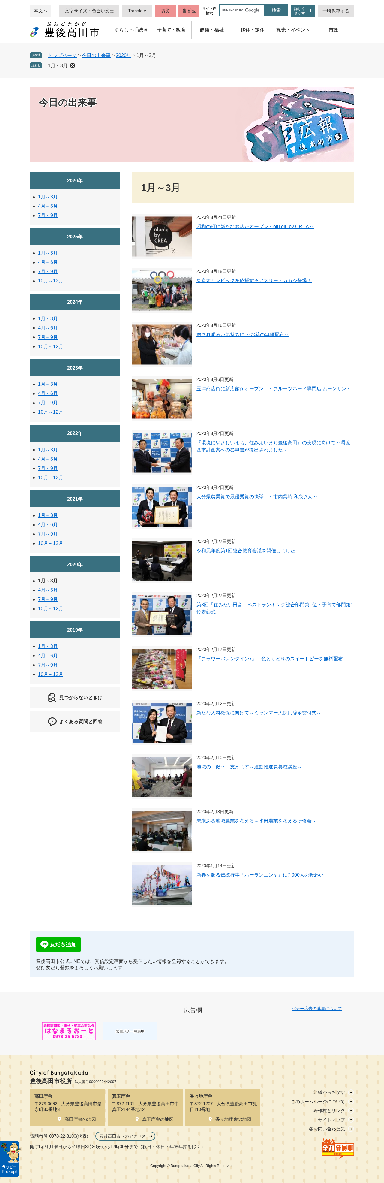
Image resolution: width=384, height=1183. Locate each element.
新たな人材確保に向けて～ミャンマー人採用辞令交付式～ (258, 712)
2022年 (75, 433)
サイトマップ (331, 1119)
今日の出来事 (96, 55)
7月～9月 (48, 215)
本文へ (40, 10)
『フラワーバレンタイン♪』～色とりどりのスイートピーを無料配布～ (272, 658)
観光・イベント (293, 29)
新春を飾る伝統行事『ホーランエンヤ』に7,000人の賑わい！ (262, 874)
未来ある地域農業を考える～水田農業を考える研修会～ (256, 820)
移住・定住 (253, 29)
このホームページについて (318, 1101)
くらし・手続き (131, 29)
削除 (72, 65)
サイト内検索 (209, 10)
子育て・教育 (171, 29)
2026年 (75, 180)
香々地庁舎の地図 (233, 1119)
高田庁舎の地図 (80, 1119)
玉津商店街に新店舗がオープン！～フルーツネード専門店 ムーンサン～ (273, 388)
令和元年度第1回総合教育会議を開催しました (245, 550)
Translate (137, 10)
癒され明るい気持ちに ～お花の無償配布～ (242, 334)
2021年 (75, 499)
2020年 (123, 55)
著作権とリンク (329, 1110)
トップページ (62, 55)
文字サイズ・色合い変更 (89, 10)
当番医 (189, 10)
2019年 (75, 629)
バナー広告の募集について (317, 1008)
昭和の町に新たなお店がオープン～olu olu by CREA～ (255, 226)
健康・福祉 (212, 29)
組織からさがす (329, 1092)
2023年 (75, 367)
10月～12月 (50, 280)
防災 (165, 10)
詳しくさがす (299, 11)
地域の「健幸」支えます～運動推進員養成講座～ (249, 766)
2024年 (75, 302)
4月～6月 (48, 206)
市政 (333, 29)
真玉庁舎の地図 (158, 1119)
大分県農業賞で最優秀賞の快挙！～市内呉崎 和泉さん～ (257, 496)
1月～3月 (58, 65)
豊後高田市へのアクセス (123, 1136)
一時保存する (336, 10)
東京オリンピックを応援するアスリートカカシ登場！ (254, 280)
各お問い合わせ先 (327, 1128)
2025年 (75, 236)
